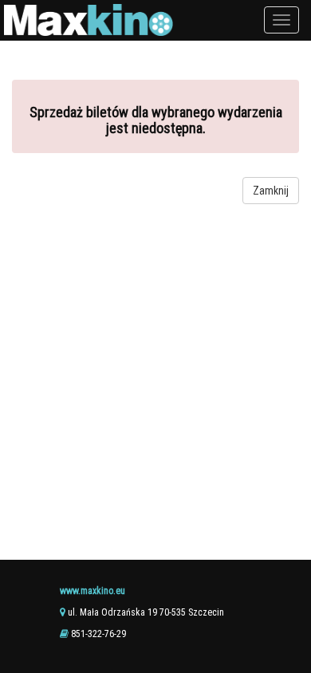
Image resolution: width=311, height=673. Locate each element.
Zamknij (271, 190)
